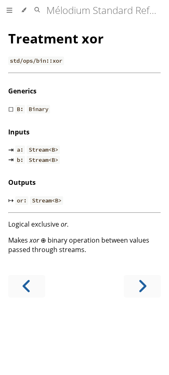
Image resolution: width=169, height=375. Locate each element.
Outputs (22, 182)
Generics (22, 90)
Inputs (19, 131)
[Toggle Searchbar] (37, 10)
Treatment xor (56, 38)
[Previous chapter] (26, 286)
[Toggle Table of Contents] (9, 10)
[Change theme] (23, 10)
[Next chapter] (142, 286)
